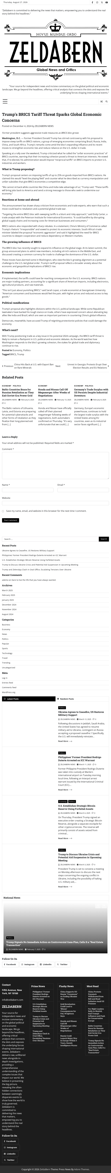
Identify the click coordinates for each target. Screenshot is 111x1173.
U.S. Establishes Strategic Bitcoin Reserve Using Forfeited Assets (31, 560)
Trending (6, 663)
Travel (5, 658)
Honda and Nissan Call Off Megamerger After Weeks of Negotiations (54, 392)
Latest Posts (13, 699)
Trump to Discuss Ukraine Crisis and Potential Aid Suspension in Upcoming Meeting (40, 565)
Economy (17, 350)
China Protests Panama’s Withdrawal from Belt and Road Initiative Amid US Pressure (96, 998)
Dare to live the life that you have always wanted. (34, 580)
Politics (27, 350)
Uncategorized (8, 667)
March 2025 (7, 590)
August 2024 (7, 614)
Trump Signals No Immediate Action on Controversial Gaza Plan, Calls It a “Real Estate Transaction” (54, 944)
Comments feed (9, 687)
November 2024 (9, 609)
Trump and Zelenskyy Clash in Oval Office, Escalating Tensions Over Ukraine (36, 569)
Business (6, 624)
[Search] (106, 101)
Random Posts (67, 699)
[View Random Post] (101, 101)
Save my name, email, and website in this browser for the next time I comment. (46, 510)
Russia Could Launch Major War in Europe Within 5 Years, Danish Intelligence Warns (68, 1041)
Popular (5, 644)
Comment (8, 449)
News (4, 634)
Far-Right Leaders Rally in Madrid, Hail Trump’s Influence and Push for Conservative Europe (96, 1015)
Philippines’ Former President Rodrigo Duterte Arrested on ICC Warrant (34, 555)
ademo (5, 580)
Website (6, 497)
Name (6, 484)
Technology (7, 653)
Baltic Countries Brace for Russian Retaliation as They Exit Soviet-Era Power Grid (18, 392)
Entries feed (7, 683)
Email (61, 484)
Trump (20, 354)
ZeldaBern (45, 1169)
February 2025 (8, 595)
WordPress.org (8, 692)
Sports (5, 648)
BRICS (13, 354)
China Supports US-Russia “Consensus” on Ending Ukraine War (69, 995)
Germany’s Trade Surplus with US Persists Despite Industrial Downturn (91, 392)
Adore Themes (81, 1169)
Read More (63, 741)
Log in (4, 678)
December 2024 (9, 605)
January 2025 (8, 600)
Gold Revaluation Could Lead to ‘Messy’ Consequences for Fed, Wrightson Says (68, 1010)
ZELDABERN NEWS (44, 126)
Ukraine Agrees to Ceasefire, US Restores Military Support (28, 550)
